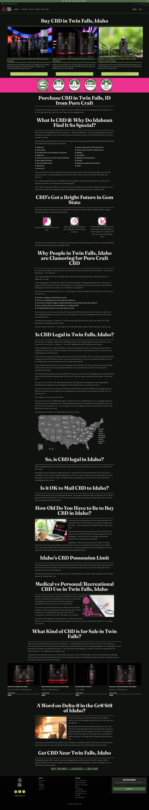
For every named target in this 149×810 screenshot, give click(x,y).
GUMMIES (16, 9)
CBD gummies (71, 649)
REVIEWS (77, 795)
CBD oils (85, 644)
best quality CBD (58, 285)
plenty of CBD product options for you (64, 655)
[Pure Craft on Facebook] (4, 4)
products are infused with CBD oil (52, 172)
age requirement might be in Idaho (97, 543)
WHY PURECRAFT (80, 797)
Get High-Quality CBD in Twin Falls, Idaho (28, 60)
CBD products (69, 376)
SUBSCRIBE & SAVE (80, 793)
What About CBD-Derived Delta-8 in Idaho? (73, 60)
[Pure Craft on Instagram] (5, 4)
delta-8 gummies (41, 745)
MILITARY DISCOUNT (81, 791)
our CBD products (107, 291)
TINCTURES (25, 9)
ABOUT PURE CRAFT (81, 780)
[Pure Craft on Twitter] (2, 4)
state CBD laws (50, 478)
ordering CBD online (97, 498)
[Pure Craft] (7, 9)
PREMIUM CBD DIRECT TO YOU (120, 74)
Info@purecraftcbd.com (20, 795)
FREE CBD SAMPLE (80, 783)
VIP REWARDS (79, 789)
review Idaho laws (95, 734)
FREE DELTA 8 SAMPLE (81, 785)
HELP (140, 9)
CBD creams (94, 644)
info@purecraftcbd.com (12, 3)
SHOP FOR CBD (29, 74)
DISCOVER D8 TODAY (74, 74)
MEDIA (77, 787)
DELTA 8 (41, 789)
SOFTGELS (38, 9)
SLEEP (40, 783)
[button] (11, 693)
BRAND (135, 9)
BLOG (47, 9)
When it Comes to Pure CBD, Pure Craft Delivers (117, 60)
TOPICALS (31, 9)
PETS (43, 9)
